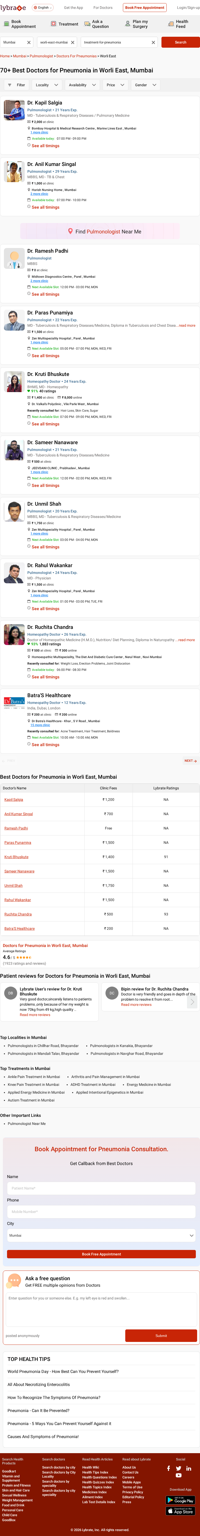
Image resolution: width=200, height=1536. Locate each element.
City (10, 1223)
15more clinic (40, 725)
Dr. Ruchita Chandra (50, 627)
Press (126, 1502)
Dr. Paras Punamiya (50, 312)
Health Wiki (90, 1467)
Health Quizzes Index (98, 1482)
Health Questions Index (99, 1477)
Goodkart (9, 1471)
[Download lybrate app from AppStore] (180, 1514)
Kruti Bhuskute (16, 857)
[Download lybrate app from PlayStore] (180, 1504)
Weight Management (17, 1500)
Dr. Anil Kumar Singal (51, 164)
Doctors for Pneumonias (77, 56)
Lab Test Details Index (98, 1502)
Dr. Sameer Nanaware (52, 442)
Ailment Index (92, 1497)
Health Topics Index (97, 1487)
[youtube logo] (179, 1477)
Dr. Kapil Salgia (44, 103)
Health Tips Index (95, 1472)
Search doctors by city (58, 1467)
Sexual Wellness (14, 1495)
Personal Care (12, 1510)
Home (5, 56)
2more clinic (39, 194)
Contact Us (130, 1472)
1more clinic (39, 132)
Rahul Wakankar (17, 900)
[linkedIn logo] (189, 1470)
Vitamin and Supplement (11, 1478)
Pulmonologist (41, 56)
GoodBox (9, 1520)
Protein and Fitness (16, 1485)
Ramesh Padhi (16, 828)
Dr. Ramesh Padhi (47, 251)
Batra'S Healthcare (49, 695)
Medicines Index (94, 1492)
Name (12, 1176)
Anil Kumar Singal (18, 814)
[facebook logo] (168, 1470)
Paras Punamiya (17, 842)
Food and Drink (13, 1505)
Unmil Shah (13, 885)
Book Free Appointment (144, 7)
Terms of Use (132, 1487)
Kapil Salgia (13, 799)
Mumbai (19, 56)
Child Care (9, 1515)
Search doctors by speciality (55, 1483)
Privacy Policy (132, 1492)
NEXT (189, 761)
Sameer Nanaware (19, 871)
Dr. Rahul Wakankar (49, 565)
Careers (128, 1477)
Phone (13, 1200)
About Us (129, 1467)
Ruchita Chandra (18, 914)
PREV (11, 761)
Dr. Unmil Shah (44, 504)
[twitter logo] (179, 1470)
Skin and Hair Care (16, 1490)
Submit (161, 1336)
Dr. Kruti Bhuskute (48, 374)
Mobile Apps (131, 1482)
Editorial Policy (133, 1497)
